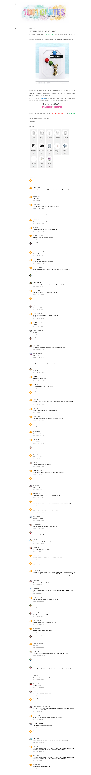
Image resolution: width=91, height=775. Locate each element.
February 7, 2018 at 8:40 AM (38, 286)
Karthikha (35, 588)
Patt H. (35, 555)
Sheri (34, 605)
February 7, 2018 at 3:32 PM (38, 404)
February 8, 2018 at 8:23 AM (38, 639)
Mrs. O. (35, 738)
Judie (34, 731)
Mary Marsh (36, 532)
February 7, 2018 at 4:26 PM (38, 435)
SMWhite (35, 431)
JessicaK (35, 764)
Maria (34, 368)
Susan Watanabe (37, 242)
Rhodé (35, 651)
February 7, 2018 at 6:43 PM (38, 520)
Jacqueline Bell (36, 235)
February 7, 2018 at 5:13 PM (38, 474)
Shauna (35, 424)
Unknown (35, 290)
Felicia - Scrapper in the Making (40, 706)
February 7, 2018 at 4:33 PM (38, 451)
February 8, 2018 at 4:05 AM (38, 576)
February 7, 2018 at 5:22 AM (38, 239)
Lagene (35, 447)
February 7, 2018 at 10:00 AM (39, 302)
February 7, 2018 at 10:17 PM (38, 535)
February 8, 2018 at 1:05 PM (38, 671)
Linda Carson (36, 282)
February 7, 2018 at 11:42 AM (38, 326)
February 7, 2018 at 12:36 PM (38, 341)
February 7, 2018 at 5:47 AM (38, 255)
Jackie (34, 746)
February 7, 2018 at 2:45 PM (38, 388)
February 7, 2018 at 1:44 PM (38, 349)
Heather (35, 547)
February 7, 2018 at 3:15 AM (38, 192)
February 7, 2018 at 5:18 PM (38, 481)
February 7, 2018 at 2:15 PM (38, 357)
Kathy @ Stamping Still (38, 612)
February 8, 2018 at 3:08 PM (38, 679)
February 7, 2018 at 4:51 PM (38, 458)
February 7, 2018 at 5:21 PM (38, 489)
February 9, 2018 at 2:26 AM (38, 742)
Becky (34, 399)
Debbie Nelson (36, 391)
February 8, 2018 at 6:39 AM (38, 608)
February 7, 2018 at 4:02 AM (38, 208)
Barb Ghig (35, 187)
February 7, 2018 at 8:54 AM (38, 294)
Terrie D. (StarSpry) (37, 723)
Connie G (35, 196)
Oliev (34, 305)
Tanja (34, 275)
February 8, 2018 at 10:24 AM (39, 662)
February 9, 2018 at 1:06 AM (38, 734)
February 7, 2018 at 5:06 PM (38, 466)
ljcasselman (36, 493)
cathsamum (36, 267)
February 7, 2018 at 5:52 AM (38, 263)
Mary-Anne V (36, 470)
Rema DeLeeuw (37, 643)
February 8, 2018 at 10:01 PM (39, 727)
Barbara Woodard (37, 251)
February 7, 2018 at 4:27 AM (38, 223)
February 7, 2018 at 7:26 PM (38, 528)
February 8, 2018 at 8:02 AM (38, 616)
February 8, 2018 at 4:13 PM (38, 687)
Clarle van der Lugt (37, 298)
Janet (34, 376)
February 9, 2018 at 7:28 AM (38, 768)
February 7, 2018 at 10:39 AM (39, 318)
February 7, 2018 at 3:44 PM (38, 412)
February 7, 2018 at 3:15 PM (38, 395)
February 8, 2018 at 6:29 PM (38, 719)
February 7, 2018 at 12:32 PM (38, 334)
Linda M (35, 478)
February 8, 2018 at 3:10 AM (38, 566)
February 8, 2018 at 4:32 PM (38, 695)
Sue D (34, 408)
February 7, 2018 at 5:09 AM (38, 231)
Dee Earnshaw (36, 501)
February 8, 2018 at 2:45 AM (38, 551)
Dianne (35, 666)
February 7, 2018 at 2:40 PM (38, 372)
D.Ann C (35, 508)
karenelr (35, 628)
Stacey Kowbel (36, 698)
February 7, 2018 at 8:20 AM (38, 278)
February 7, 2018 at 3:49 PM (38, 427)
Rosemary (35, 691)
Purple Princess (37, 330)
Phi (34, 384)
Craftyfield (35, 516)
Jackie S (35, 345)
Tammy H (35, 259)
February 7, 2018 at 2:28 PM (38, 364)
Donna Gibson (36, 524)
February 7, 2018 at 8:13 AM (38, 271)
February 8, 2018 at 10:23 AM (39, 655)
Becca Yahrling (36, 313)
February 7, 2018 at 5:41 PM (38, 505)
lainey (34, 454)
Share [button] (16, 28)
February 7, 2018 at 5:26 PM (38, 497)
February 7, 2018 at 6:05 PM (38, 512)
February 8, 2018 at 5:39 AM (38, 601)
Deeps (35, 580)
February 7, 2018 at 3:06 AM (38, 183)
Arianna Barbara (37, 353)
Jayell (34, 539)
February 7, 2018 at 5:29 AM (38, 248)
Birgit (34, 337)
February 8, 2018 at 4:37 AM (38, 584)
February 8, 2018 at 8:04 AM (39, 624)
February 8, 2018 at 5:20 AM (38, 593)
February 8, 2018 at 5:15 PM (38, 702)
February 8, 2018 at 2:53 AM (38, 559)
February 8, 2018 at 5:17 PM (38, 711)
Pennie (35, 219)
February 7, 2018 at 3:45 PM (38, 420)
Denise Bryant (36, 597)
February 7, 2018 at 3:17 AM (38, 200)
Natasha (35, 416)
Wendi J (35, 204)
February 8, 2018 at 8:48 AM (38, 647)
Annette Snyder (37, 322)
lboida (34, 227)
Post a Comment (33, 771)
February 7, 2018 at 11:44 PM (38, 543)
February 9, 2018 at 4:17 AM (38, 751)
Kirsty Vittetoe (36, 636)
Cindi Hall (35, 683)
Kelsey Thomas (37, 180)
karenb (35, 485)
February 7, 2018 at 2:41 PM (38, 380)
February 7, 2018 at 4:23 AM (38, 215)
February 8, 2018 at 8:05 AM (38, 632)
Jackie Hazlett (36, 620)
